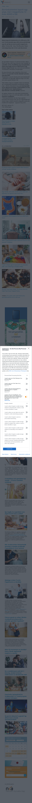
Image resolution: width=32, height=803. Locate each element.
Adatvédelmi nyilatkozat (24, 454)
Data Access (14, 454)
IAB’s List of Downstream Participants (18, 371)
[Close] (29, 348)
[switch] (26, 378)
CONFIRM (9, 448)
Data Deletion (5, 454)
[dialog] (16, 401)
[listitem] (16, 375)
